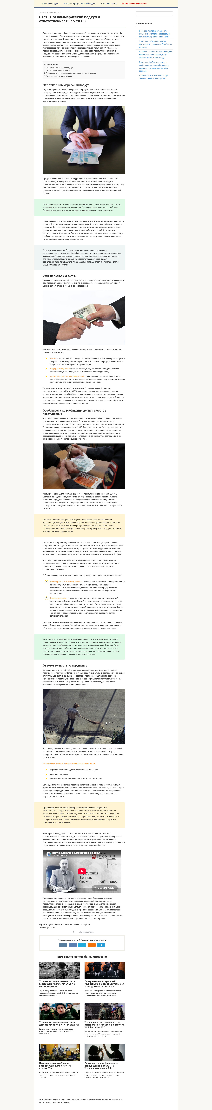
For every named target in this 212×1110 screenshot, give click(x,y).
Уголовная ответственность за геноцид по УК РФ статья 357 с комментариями (57, 984)
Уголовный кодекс (50, 3)
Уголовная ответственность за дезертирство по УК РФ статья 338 (59, 1023)
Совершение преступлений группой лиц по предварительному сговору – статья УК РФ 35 (104, 984)
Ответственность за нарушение (59, 76)
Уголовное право (109, 3)
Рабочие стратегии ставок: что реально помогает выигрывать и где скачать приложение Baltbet (154, 34)
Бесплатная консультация (133, 3)
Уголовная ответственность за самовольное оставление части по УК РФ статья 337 (104, 1025)
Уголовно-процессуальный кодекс (80, 3)
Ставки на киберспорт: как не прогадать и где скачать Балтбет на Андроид (155, 44)
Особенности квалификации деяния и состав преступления (71, 73)
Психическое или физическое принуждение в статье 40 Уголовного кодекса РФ (101, 1066)
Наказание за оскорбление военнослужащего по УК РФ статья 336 (55, 1066)
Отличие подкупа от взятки (60, 70)
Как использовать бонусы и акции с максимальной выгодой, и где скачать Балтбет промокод (155, 55)
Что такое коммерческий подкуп (59, 68)
